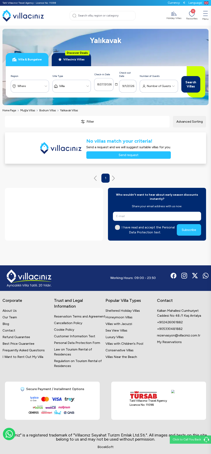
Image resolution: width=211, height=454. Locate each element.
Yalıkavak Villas (69, 110)
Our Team (9, 317)
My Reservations (169, 342)
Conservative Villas (120, 350)
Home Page (9, 110)
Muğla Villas (27, 110)
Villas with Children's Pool (124, 344)
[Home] (23, 16)
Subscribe (189, 230)
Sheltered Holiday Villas (123, 311)
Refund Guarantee (16, 337)
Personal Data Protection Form (77, 343)
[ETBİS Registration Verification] (179, 399)
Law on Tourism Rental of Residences (73, 351)
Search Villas (190, 84)
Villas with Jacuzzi (119, 324)
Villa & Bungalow (30, 59)
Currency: (176, 3)
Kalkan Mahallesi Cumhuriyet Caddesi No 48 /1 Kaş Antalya (179, 313)
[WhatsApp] (9, 434)
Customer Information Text (74, 336)
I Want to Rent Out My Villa (22, 357)
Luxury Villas (115, 337)
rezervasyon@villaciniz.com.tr (178, 335)
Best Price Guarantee (18, 344)
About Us (9, 311)
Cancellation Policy (68, 323)
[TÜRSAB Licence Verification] (148, 395)
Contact (8, 330)
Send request (128, 155)
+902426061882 (170, 322)
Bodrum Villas (47, 110)
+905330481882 (170, 329)
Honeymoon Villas (119, 317)
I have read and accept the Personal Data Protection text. (148, 229)
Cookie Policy (64, 330)
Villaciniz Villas (75, 57)
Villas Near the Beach (121, 357)
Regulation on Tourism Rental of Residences (78, 363)
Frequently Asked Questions (23, 350)
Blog (5, 324)
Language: (195, 3)
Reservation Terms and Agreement (79, 316)
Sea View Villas (116, 330)
